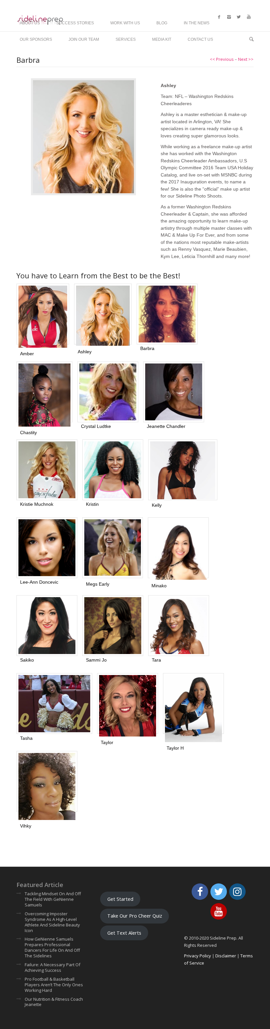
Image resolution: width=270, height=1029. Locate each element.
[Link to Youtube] (249, 17)
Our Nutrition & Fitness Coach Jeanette (54, 1002)
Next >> (246, 59)
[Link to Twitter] (239, 17)
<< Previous (222, 59)
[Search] (250, 39)
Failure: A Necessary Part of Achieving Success (52, 967)
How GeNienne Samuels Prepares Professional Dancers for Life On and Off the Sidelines (52, 947)
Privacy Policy (197, 956)
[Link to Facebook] (219, 17)
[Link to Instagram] (229, 17)
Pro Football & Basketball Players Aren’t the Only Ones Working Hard (54, 984)
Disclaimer (225, 956)
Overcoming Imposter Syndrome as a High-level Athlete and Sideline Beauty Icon (52, 922)
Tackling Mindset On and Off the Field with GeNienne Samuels (53, 899)
